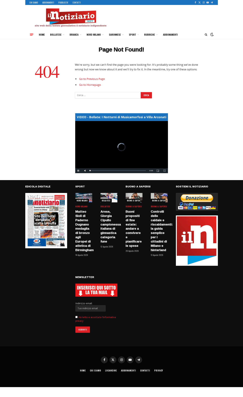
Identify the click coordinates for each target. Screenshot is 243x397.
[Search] (206, 34)
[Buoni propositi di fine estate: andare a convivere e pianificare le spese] (134, 197)
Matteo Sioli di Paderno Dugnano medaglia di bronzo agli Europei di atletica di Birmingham (83, 230)
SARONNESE (115, 34)
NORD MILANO (94, 34)
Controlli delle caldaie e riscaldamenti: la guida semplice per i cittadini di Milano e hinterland (159, 230)
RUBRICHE (149, 34)
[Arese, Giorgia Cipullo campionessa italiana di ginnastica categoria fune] (109, 197)
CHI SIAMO (33, 2)
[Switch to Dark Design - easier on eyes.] (211, 34)
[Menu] (31, 34)
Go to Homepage (90, 85)
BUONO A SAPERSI (134, 200)
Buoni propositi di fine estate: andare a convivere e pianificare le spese (134, 228)
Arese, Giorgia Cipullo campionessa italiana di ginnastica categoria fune (109, 226)
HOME (42, 34)
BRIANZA (74, 34)
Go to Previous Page (92, 79)
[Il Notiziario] (70, 18)
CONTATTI (77, 2)
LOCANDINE (111, 370)
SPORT (132, 34)
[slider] (118, 170)
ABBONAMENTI (48, 2)
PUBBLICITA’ (63, 2)
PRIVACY (158, 370)
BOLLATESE (55, 34)
